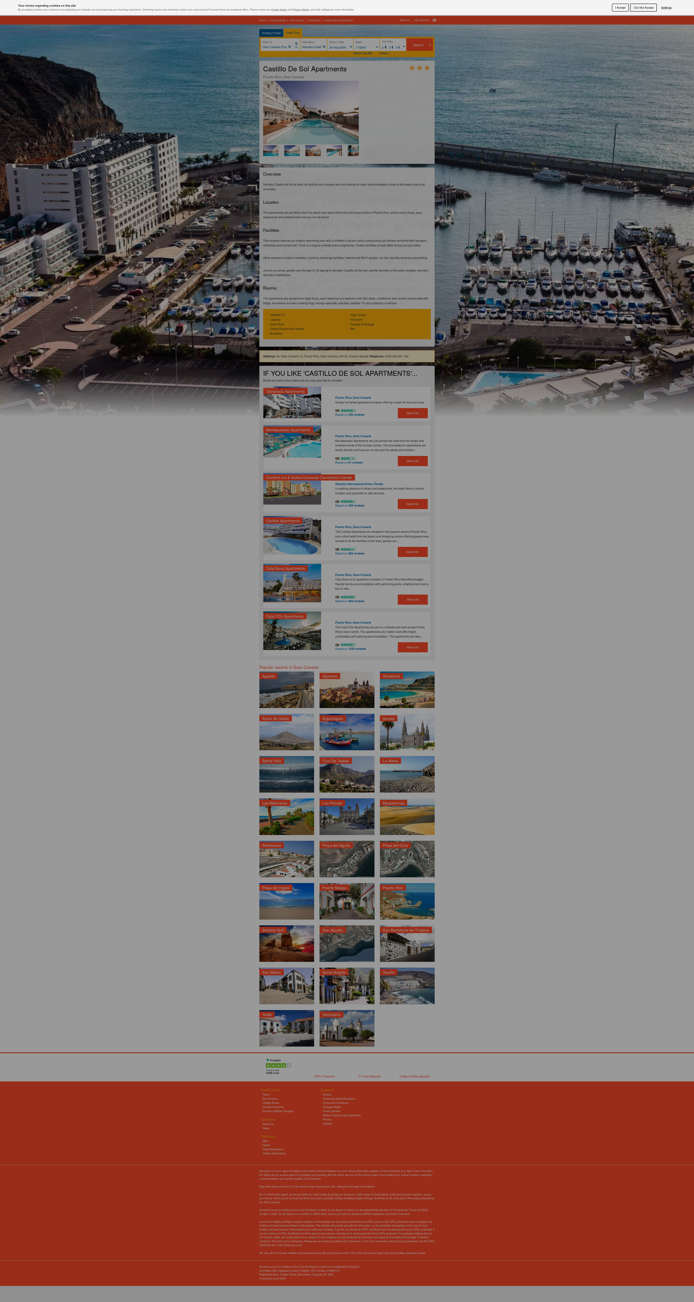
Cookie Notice (279, 9)
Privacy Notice (301, 9)
